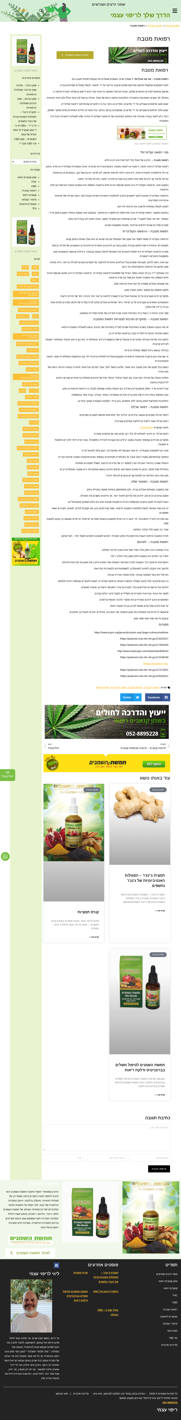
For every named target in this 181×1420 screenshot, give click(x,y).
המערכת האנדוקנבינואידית (28, 302)
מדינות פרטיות (81, 1393)
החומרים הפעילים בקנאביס (28, 294)
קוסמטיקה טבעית (29, 410)
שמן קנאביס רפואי (26, 177)
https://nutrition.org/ (155, 663)
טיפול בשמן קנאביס (27, 356)
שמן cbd (33, 461)
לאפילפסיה (147, 427)
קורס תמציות (88, 912)
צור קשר (173, 1337)
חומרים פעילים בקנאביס (30, 336)
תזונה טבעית (31, 518)
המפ (35, 316)
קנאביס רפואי (29, 195)
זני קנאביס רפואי (29, 322)
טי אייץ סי (33, 350)
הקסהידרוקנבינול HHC (105, 1291)
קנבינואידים (31, 441)
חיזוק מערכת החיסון (27, 344)
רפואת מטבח (135, 687)
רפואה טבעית (155, 25)
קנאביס (34, 422)
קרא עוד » (160, 910)
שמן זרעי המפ (31, 480)
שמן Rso (33, 467)
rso (25, 267)
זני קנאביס (22, 316)
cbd (35, 267)
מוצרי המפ (32, 369)
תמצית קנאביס (30, 531)
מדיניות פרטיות (169, 1344)
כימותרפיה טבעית (29, 363)
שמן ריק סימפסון (29, 505)
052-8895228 (169, 1402)
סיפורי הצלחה (29, 199)
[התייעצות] (7, 772)
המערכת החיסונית (28, 310)
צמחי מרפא (32, 397)
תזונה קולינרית (118, 687)
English (22, 10)
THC (33, 181)
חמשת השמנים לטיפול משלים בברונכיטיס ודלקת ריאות (75, 1296)
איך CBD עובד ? (27, 143)
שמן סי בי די (31, 486)
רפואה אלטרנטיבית (28, 448)
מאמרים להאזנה (27, 204)
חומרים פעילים (30, 329)
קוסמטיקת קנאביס (28, 416)
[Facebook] (56, 1265)
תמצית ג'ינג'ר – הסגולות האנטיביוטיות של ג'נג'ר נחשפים (145, 880)
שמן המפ (33, 473)
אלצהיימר (23, 274)
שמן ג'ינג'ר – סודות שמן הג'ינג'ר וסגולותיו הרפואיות (25, 90)
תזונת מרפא (102, 687)
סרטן (22, 390)
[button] (40, 11)
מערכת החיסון (30, 384)
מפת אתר (172, 1330)
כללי (34, 208)
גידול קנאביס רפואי (28, 286)
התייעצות (7, 776)
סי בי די (34, 390)
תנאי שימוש (62, 1393)
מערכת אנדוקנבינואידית (29, 377)
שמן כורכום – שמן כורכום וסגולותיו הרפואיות (26, 103)
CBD (33, 186)
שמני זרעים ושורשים (108, 4)
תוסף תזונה (32, 512)
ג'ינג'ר (35, 280)
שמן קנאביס (172, 25)
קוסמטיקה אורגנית (28, 403)
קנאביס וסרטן (31, 429)
